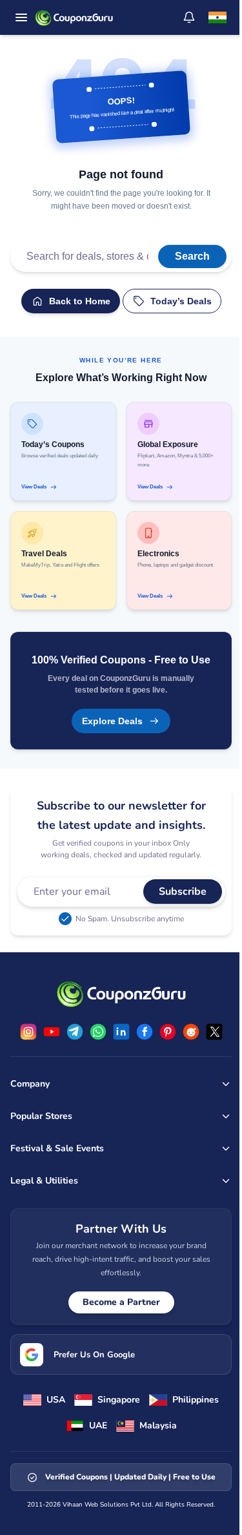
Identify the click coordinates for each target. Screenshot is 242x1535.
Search (192, 256)
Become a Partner (121, 1302)
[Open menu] (21, 17)
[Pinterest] (168, 1032)
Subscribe (183, 891)
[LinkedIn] (121, 1032)
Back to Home (79, 301)
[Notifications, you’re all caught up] (189, 17)
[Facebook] (145, 1032)
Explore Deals (112, 721)
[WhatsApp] (98, 1032)
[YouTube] (52, 1032)
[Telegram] (75, 1032)
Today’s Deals (181, 301)
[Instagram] (28, 1032)
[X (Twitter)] (214, 1032)
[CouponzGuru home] (74, 17)
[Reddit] (191, 1032)
